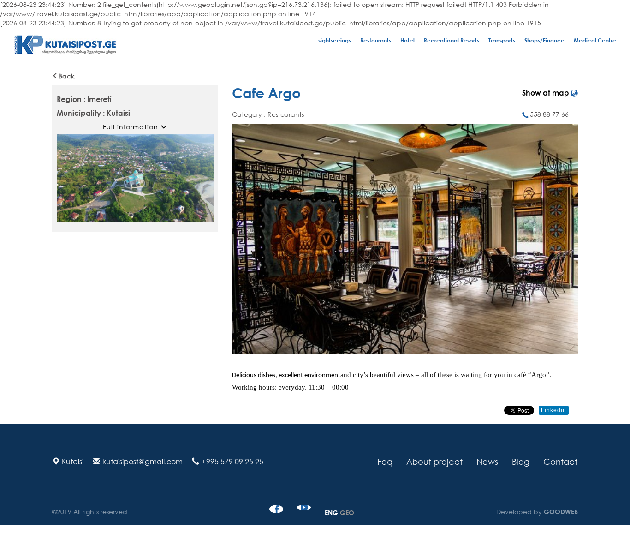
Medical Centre (595, 40)
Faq (384, 461)
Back (66, 76)
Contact (560, 461)
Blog (520, 461)
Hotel (407, 40)
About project (434, 461)
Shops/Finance (544, 40)
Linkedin (553, 410)
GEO (347, 512)
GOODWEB (560, 512)
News (487, 461)
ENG (331, 512)
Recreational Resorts (451, 40)
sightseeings (334, 40)
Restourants (375, 40)
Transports (501, 40)
